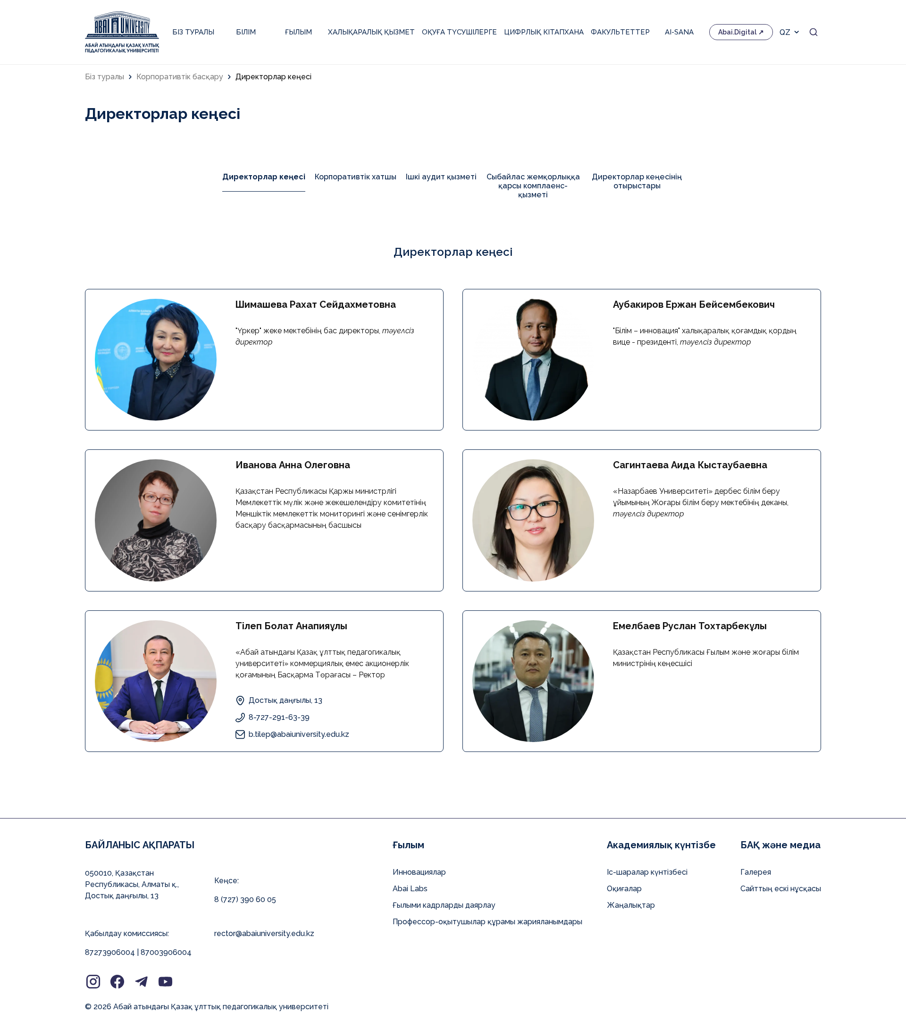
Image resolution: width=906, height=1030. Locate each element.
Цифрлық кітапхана (544, 32)
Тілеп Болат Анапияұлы (291, 626)
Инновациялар (419, 872)
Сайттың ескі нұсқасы (780, 888)
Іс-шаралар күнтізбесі (647, 872)
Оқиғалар (624, 888)
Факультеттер (620, 32)
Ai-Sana (679, 32)
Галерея (755, 872)
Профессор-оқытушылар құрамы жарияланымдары (487, 921)
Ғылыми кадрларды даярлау (444, 905)
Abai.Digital (737, 32)
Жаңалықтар (631, 905)
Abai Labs (410, 888)
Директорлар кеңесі (273, 76)
